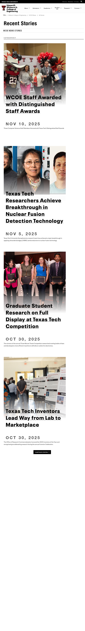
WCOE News (32, 15)
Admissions (36, 8)
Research (67, 8)
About (26, 8)
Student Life (57, 8)
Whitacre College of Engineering (17, 15)
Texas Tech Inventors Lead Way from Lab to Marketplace (33, 417)
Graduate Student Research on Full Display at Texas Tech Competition (33, 315)
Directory (65, 1)
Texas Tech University (10, 1)
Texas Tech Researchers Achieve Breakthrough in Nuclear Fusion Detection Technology (34, 206)
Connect (77, 8)
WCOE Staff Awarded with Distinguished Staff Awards (34, 103)
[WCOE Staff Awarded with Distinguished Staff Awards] (42, 74)
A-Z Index (76, 1)
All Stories (41, 15)
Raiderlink (70, 1)
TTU (4, 15)
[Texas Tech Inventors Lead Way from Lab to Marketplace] (42, 387)
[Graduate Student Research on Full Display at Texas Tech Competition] (42, 282)
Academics (47, 8)
